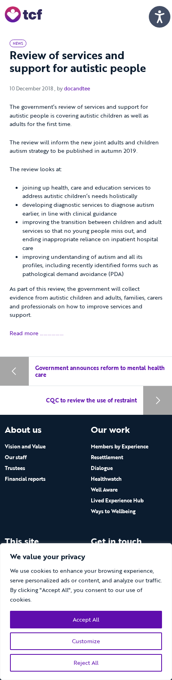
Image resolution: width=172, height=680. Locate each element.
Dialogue (102, 468)
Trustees (15, 468)
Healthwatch (106, 478)
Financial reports (25, 478)
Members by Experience (119, 446)
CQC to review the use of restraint (91, 400)
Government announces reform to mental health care (100, 371)
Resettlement (107, 457)
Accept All (86, 619)
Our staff (16, 457)
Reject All (86, 662)
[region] (86, 611)
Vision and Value (25, 446)
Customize (86, 641)
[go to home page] (23, 14)
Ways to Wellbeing (113, 511)
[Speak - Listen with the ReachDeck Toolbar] (159, 17)
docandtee (77, 88)
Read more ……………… (37, 333)
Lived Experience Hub (117, 500)
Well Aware (104, 489)
